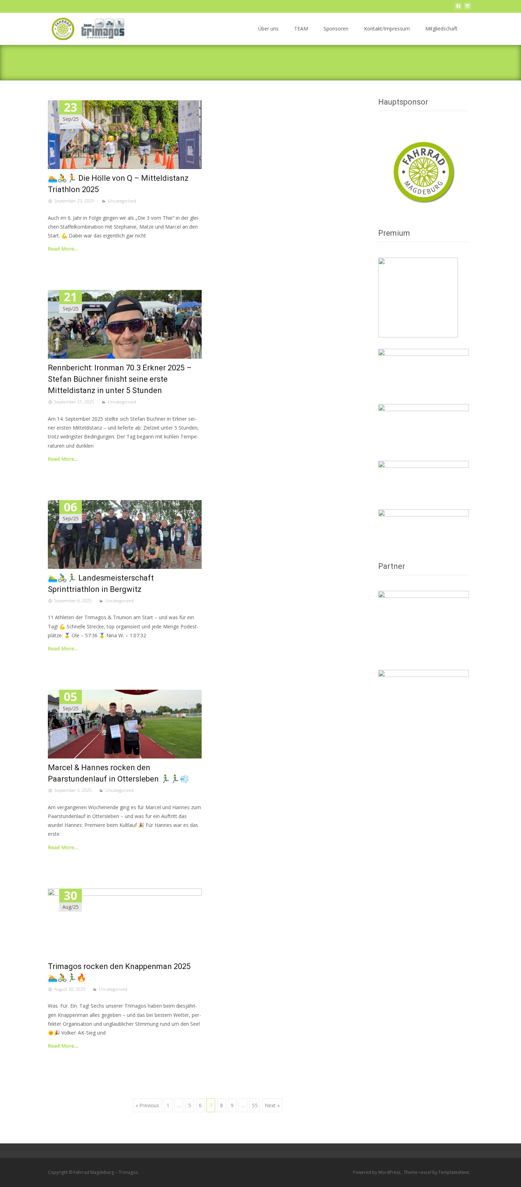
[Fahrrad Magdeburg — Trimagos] (86, 27)
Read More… (63, 248)
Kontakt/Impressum (387, 28)
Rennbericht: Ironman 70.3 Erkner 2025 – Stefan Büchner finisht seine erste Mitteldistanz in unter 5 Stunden (120, 379)
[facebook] (458, 8)
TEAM (301, 28)
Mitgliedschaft (441, 28)
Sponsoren (336, 28)
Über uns (268, 28)
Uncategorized (122, 201)
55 (255, 1105)
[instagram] (467, 8)
